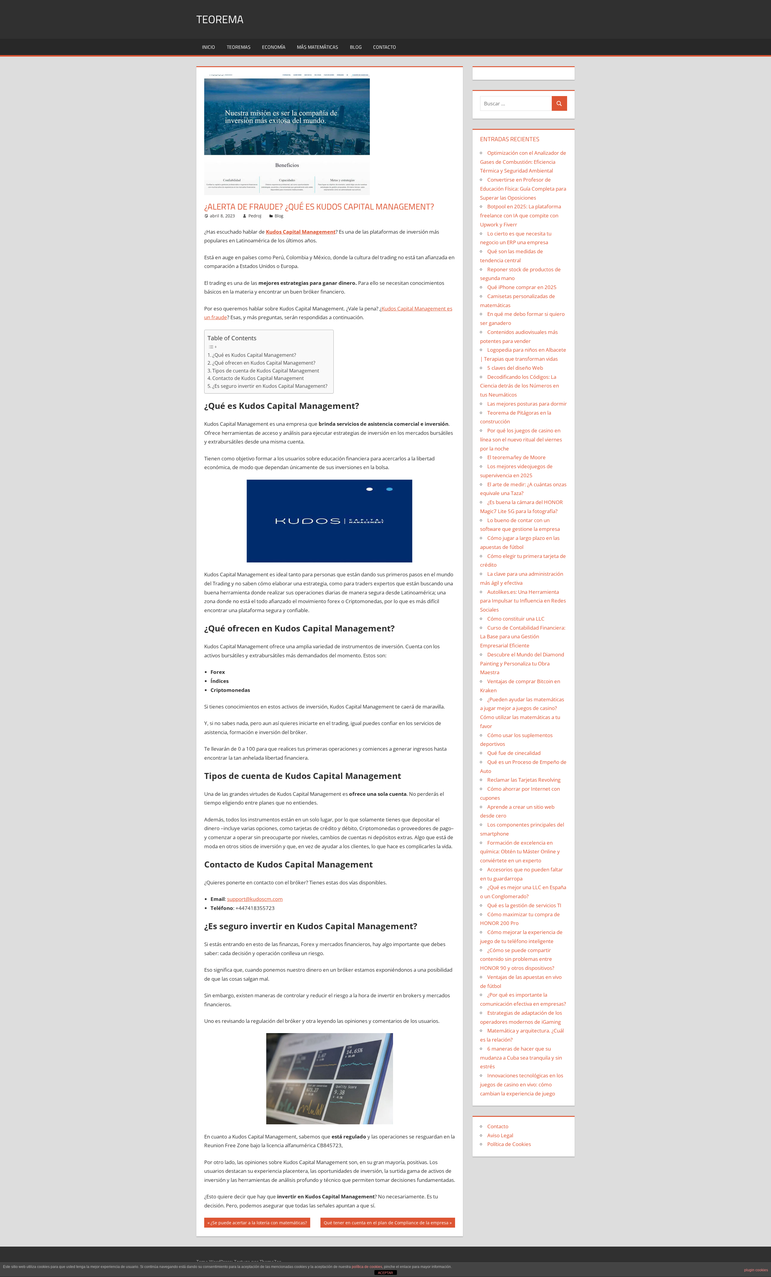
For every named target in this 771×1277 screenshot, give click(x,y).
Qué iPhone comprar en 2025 (522, 287)
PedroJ (254, 216)
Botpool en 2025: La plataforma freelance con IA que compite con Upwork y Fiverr (520, 215)
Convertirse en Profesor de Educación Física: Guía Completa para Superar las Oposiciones (523, 188)
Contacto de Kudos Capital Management (258, 378)
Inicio (208, 47)
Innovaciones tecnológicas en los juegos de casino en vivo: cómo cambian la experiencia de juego (521, 1084)
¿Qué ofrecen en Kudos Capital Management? (263, 363)
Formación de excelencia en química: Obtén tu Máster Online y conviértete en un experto (520, 851)
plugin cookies (756, 1270)
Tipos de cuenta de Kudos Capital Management (265, 370)
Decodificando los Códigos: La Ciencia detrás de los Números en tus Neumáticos (519, 385)
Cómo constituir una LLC (516, 618)
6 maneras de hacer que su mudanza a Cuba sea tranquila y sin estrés (521, 1057)
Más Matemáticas (317, 47)
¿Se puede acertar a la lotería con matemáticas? (258, 1223)
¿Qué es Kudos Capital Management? (254, 355)
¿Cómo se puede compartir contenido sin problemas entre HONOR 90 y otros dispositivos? (517, 959)
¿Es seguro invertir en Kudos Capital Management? (269, 386)
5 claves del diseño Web (515, 367)
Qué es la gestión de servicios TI (524, 905)
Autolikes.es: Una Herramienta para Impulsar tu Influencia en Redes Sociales (523, 600)
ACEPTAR (385, 1273)
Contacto (384, 47)
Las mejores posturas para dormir (527, 403)
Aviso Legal (500, 1135)
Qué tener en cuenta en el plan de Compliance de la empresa (385, 1223)
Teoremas (239, 47)
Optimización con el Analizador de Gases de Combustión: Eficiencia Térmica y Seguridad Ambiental (523, 161)
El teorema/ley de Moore (516, 457)
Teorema (219, 19)
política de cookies (367, 1267)
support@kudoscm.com (255, 898)
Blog (356, 47)
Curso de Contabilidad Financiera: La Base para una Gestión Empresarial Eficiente (522, 636)
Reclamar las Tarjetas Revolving (523, 779)
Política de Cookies (509, 1144)
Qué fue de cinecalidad (514, 752)
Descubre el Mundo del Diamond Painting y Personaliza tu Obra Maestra (522, 663)
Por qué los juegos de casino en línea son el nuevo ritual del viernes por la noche (521, 439)
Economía (274, 47)
